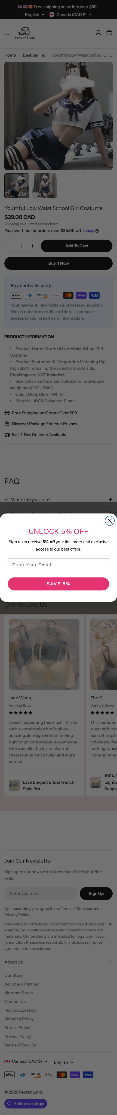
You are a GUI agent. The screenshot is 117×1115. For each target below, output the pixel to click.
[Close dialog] (109, 520)
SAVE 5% (59, 583)
